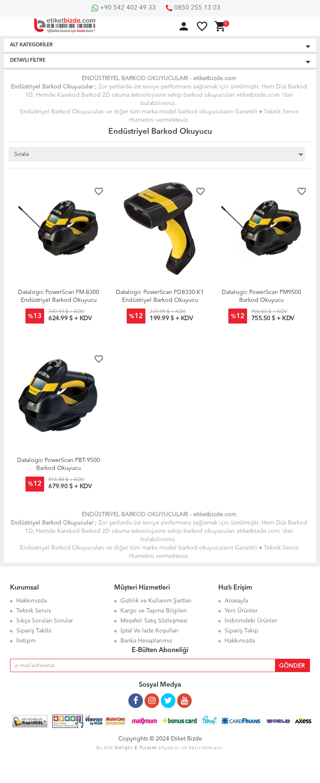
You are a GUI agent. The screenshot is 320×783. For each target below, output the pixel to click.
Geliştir (124, 748)
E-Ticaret (146, 748)
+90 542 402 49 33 (127, 8)
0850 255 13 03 (196, 8)
